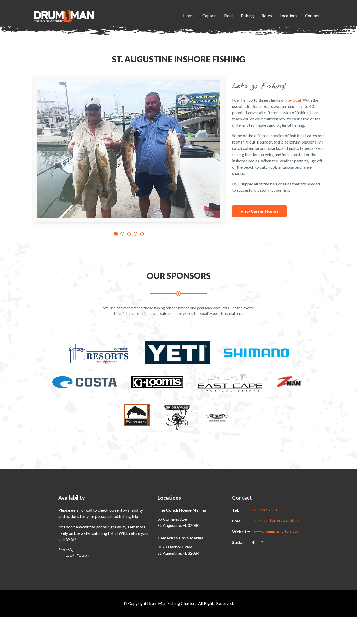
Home (188, 15)
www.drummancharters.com (276, 531)
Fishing (247, 15)
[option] (128, 149)
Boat (228, 15)
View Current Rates (259, 210)
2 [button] (122, 234)
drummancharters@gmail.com (277, 520)
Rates (267, 15)
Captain (209, 15)
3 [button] (129, 234)
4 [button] (135, 234)
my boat (293, 99)
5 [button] (142, 234)
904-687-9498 (265, 510)
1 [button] (116, 234)
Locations (288, 15)
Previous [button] (29, 149)
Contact (312, 15)
